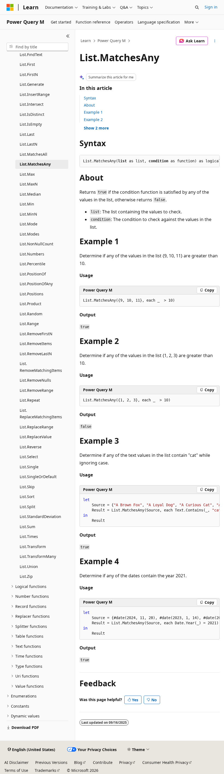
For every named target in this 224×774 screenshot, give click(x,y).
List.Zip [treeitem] (26, 576)
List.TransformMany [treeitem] (38, 556)
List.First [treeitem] (27, 64)
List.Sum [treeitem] (27, 526)
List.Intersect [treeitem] (31, 104)
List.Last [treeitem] (27, 134)
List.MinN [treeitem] (28, 214)
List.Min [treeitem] (27, 204)
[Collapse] (68, 36)
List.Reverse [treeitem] (31, 446)
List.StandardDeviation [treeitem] (40, 516)
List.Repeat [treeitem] (30, 400)
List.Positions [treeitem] (31, 293)
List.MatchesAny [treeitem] (35, 164)
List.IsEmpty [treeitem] (31, 124)
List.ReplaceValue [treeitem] (36, 436)
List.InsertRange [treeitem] (35, 94)
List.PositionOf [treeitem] (33, 273)
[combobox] (37, 47)
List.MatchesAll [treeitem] (33, 154)
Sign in (211, 7)
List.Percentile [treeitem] (32, 263)
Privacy (125, 762)
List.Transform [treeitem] (33, 546)
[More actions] (215, 41)
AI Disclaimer (16, 762)
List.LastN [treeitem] (28, 144)
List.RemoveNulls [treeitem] (35, 380)
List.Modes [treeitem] (29, 234)
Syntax (90, 98)
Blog (78, 762)
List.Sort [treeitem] (27, 496)
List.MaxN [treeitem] (29, 184)
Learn (86, 40)
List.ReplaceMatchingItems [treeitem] (41, 414)
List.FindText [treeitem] (31, 54)
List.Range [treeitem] (29, 323)
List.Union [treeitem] (29, 566)
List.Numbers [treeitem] (32, 254)
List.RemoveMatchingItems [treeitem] (41, 367)
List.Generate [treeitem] (32, 84)
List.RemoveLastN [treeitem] (36, 353)
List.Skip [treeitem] (27, 486)
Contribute (103, 762)
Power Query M (112, 40)
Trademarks (45, 770)
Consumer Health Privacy (165, 762)
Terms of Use (16, 770)
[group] (149, 510)
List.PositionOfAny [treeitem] (36, 283)
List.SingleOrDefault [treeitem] (38, 476)
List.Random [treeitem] (31, 313)
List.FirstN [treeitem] (29, 74)
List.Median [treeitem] (30, 194)
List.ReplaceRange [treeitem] (36, 426)
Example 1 (93, 112)
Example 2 (93, 119)
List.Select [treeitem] (29, 456)
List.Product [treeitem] (30, 303)
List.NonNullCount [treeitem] (36, 243)
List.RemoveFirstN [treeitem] (36, 333)
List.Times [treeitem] (29, 536)
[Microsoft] (10, 7)
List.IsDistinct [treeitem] (32, 114)
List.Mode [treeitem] (28, 223)
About (89, 105)
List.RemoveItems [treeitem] (36, 343)
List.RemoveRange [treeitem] (36, 390)
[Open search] (196, 7)
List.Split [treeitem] (27, 506)
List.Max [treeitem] (27, 174)
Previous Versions (51, 762)
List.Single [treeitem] (29, 466)
